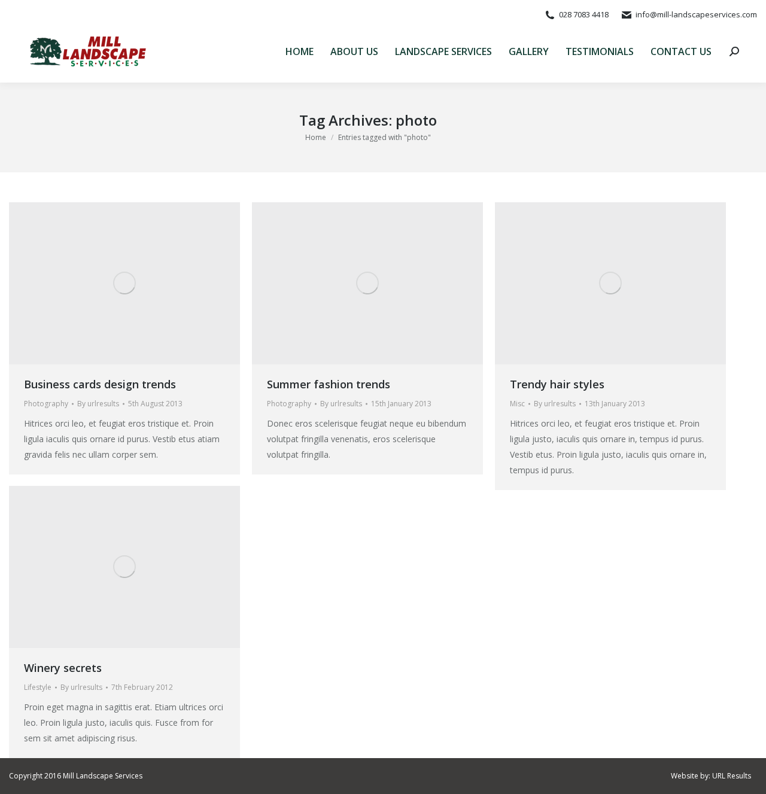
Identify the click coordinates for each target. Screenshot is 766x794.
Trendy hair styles (557, 384)
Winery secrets (63, 668)
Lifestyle (37, 687)
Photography (46, 403)
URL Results (731, 776)
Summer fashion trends (328, 384)
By (98, 403)
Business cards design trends (100, 384)
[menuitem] (299, 51)
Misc (517, 403)
